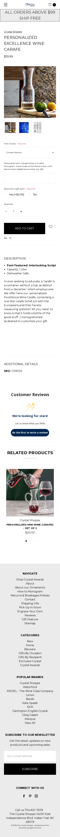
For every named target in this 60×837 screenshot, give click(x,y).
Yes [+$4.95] (16, 194)
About (30, 583)
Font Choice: (15, 143)
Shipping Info (30, 603)
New (30, 641)
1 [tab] (22, 541)
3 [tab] (30, 541)
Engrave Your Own (30, 611)
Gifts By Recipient (30, 657)
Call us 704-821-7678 (29, 810)
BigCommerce (35, 828)
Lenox (30, 695)
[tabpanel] (30, 503)
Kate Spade (30, 703)
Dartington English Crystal (30, 711)
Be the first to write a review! (30, 432)
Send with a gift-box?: (19, 189)
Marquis (30, 719)
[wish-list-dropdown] (50, 226)
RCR (30, 707)
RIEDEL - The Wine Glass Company (30, 691)
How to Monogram (30, 591)
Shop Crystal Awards (30, 579)
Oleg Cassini (30, 715)
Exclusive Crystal (30, 661)
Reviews (30, 615)
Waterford (30, 687)
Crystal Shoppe (30, 683)
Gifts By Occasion (30, 653)
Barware (30, 649)
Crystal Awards (30, 665)
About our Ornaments (30, 587)
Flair (47, 825)
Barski (30, 699)
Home (30, 645)
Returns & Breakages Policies (30, 595)
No (35, 194)
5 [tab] (37, 541)
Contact (30, 599)
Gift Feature (30, 619)
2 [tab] (26, 541)
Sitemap (30, 623)
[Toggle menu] (4, 4)
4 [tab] (33, 541)
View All (30, 722)
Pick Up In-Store (30, 607)
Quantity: (9, 204)
